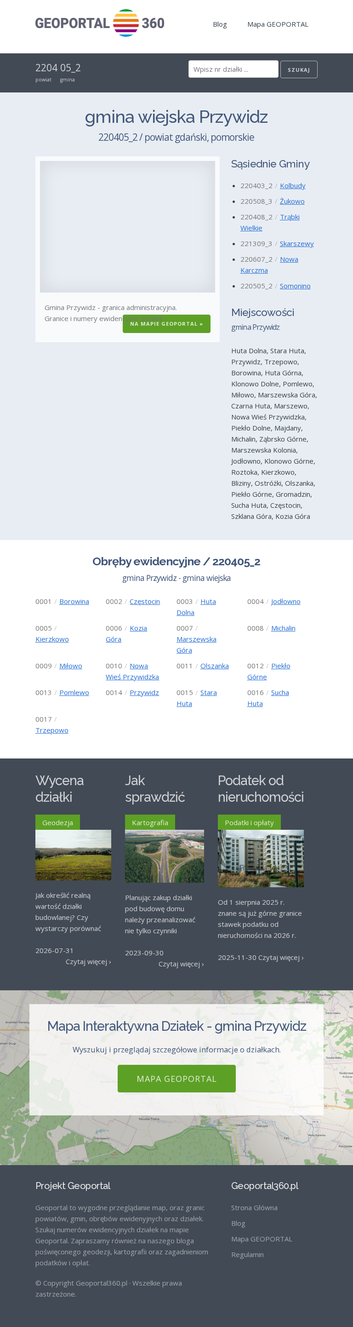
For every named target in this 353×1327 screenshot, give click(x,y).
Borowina (74, 601)
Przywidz (144, 692)
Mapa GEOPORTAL (277, 24)
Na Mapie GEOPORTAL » (166, 323)
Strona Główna (254, 1207)
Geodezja (57, 822)
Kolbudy (293, 185)
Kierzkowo (52, 638)
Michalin (283, 627)
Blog (220, 24)
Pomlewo (74, 692)
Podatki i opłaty (249, 822)
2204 (46, 67)
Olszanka (214, 665)
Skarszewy (297, 243)
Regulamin (247, 1254)
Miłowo (70, 665)
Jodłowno (286, 601)
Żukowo (292, 201)
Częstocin (145, 601)
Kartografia (150, 822)
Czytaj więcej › (88, 961)
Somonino (295, 285)
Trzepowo (51, 730)
